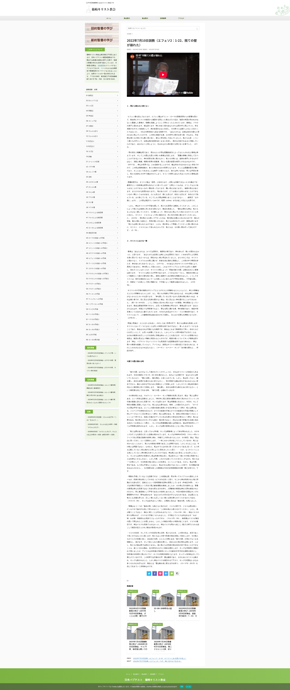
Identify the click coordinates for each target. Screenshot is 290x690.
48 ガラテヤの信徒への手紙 (96, 253)
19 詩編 (89, 156)
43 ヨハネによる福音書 (94, 228)
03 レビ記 (89, 106)
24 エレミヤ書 (91, 172)
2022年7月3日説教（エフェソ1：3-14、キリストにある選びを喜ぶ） (159, 658)
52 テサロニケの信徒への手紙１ (97, 273)
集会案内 (145, 18)
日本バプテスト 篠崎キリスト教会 (145, 679)
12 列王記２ (90, 146)
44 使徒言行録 (91, 233)
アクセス (181, 18)
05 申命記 (89, 116)
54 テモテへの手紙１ (93, 284)
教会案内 (127, 18)
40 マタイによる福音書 (94, 212)
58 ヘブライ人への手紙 (94, 304)
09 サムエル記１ (92, 131)
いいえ (188, 686)
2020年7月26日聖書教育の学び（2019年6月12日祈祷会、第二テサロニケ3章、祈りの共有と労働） (163, 646)
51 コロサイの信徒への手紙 (96, 268)
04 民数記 (89, 111)
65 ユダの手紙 (91, 335)
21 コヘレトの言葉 (92, 161)
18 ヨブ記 (89, 151)
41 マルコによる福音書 (94, 217)
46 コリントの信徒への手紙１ (97, 243)
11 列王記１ (90, 141)
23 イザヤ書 (90, 167)
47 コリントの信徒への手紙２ (97, 248)
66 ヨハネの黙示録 (93, 340)
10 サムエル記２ (92, 136)
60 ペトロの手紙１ (93, 314)
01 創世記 (89, 95)
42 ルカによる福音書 (93, 223)
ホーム (108, 18)
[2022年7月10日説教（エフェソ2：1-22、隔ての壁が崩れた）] (166, 573)
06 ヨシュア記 (91, 121)
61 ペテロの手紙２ (92, 319)
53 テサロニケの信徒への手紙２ (97, 279)
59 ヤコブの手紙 (92, 309)
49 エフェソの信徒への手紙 (96, 258)
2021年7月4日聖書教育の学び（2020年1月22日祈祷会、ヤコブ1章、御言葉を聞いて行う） (138, 646)
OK (182, 686)
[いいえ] (287, 686)
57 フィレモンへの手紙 (94, 299)
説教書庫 (163, 18)
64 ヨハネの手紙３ (93, 329)
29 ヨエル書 (90, 192)
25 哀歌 (89, 177)
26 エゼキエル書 (92, 182)
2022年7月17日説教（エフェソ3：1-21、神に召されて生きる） (157, 661)
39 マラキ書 (90, 207)
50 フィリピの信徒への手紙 (96, 263)
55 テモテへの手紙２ (93, 289)
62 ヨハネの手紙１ (93, 324)
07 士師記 (89, 126)
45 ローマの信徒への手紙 (95, 238)
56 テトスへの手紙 (93, 294)
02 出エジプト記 (92, 100)
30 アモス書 (90, 197)
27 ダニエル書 (91, 187)
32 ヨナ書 (89, 202)
